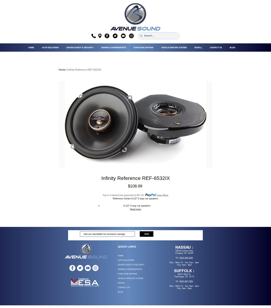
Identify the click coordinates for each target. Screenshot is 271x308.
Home (62, 69)
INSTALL (121, 283)
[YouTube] (123, 36)
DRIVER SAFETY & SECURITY (131, 265)
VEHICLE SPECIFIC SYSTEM (130, 278)
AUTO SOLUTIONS (126, 260)
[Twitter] (115, 36)
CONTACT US (124, 287)
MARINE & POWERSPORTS (130, 269)
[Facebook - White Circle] (72, 268)
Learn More (162, 195)
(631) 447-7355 (186, 281)
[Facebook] (107, 36)
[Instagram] (131, 36)
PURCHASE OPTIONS (127, 274)
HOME (120, 256)
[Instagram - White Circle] (95, 268)
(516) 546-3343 (186, 258)
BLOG (120, 292)
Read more (135, 209)
